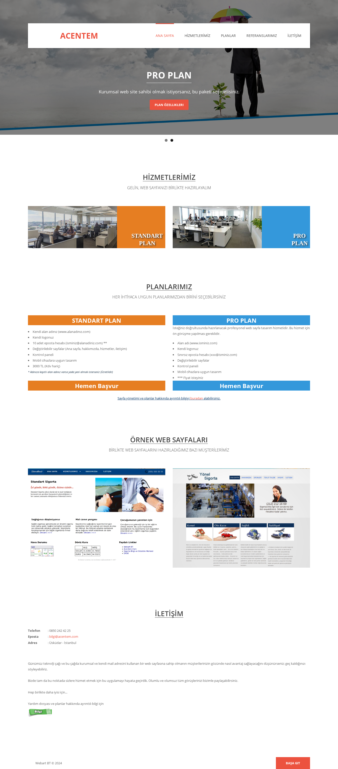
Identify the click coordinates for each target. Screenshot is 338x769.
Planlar (228, 35)
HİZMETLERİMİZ (197, 35)
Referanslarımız (261, 35)
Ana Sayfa (165, 35)
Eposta (33, 636)
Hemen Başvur (97, 386)
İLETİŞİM (294, 35)
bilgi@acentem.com (63, 636)
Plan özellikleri (169, 105)
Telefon (34, 630)
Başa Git (293, 763)
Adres (32, 642)
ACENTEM (79, 35)
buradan (196, 398)
